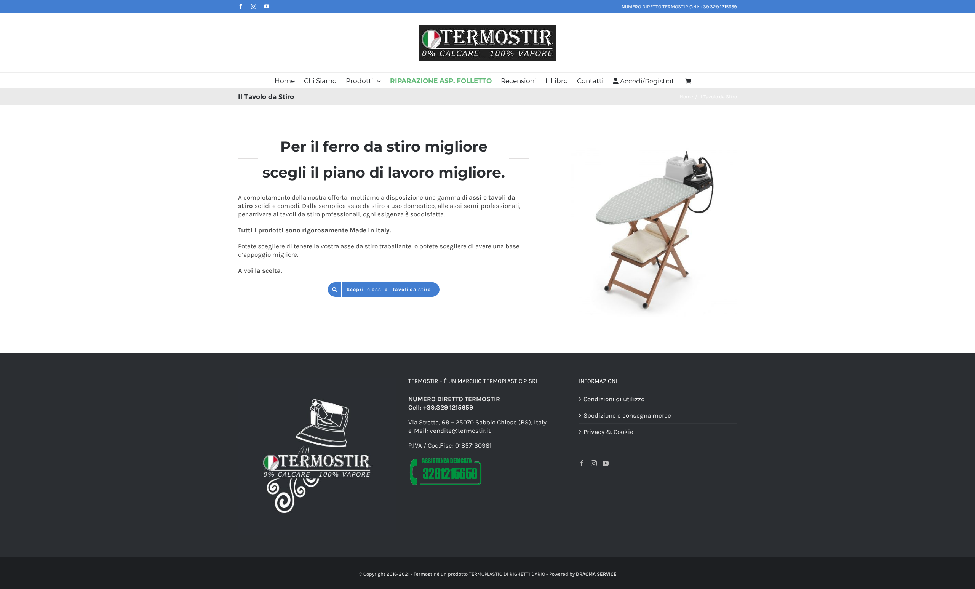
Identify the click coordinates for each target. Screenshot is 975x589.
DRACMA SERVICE (596, 574)
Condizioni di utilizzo (613, 399)
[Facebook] (582, 463)
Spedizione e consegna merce (627, 415)
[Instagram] (594, 463)
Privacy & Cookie (608, 431)
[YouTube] (606, 463)
